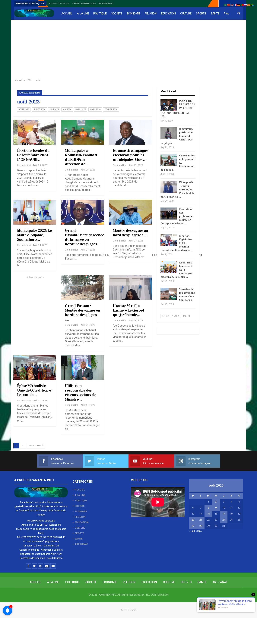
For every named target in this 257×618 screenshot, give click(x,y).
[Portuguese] (242, 4)
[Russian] (245, 4)
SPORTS (201, 13)
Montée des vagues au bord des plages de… (130, 233)
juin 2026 (54, 109)
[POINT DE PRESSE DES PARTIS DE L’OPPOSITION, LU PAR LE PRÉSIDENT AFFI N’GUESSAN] (168, 105)
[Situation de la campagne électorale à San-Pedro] (168, 294)
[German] (239, 4)
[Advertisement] (128, 48)
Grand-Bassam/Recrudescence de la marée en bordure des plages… (84, 237)
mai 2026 (67, 109)
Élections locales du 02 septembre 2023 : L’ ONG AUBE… (33, 155)
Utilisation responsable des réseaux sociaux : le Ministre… (80, 392)
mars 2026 (95, 109)
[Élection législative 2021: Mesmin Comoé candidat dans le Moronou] (168, 240)
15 (208, 513)
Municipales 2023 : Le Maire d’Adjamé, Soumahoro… (34, 235)
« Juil (192, 531)
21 (200, 519)
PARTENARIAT (106, 3)
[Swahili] (252, 4)
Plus (226, 13)
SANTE (215, 13)
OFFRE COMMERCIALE (84, 3)
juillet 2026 (39, 109)
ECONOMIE (133, 13)
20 (193, 519)
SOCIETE (116, 13)
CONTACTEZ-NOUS (59, 3)
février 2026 (111, 109)
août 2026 (24, 109)
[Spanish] (249, 4)
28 (200, 525)
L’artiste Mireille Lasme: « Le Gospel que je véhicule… (128, 310)
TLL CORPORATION (157, 594)
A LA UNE (83, 13)
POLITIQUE (100, 13)
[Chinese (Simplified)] (228, 4)
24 (223, 519)
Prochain (34, 445)
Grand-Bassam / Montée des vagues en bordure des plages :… (82, 312)
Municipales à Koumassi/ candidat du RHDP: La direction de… (81, 157)
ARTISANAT (81, 544)
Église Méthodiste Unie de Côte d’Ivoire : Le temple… (34, 390)
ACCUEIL (66, 13)
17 (223, 513)
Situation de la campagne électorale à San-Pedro (187, 295)
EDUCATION (168, 13)
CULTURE (186, 13)
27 (193, 525)
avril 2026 (80, 109)
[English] (232, 4)
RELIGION (151, 13)
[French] (235, 4)
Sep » (199, 531)
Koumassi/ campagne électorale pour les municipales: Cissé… (130, 155)
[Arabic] (225, 4)
